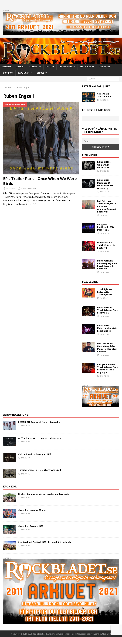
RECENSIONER (66, 66)
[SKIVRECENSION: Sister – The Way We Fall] (9, 473)
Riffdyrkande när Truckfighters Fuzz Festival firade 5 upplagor (107, 368)
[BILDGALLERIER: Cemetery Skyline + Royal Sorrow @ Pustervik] (88, 264)
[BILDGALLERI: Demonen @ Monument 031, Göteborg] (88, 183)
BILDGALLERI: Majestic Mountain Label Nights (107, 328)
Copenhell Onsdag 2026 (30, 526)
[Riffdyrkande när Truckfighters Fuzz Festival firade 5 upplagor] (88, 368)
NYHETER (6, 66)
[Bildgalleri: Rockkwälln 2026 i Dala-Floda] (88, 228)
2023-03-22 (11, 188)
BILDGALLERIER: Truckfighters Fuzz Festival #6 (107, 310)
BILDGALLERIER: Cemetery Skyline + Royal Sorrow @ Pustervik (107, 264)
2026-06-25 (25, 529)
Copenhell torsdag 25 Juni (32, 510)
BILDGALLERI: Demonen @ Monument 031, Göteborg (105, 184)
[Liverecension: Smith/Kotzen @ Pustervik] (88, 246)
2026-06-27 (25, 513)
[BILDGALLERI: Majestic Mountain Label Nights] (88, 329)
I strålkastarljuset (96, 86)
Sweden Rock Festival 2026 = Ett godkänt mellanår (44, 542)
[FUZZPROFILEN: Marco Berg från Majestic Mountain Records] (88, 347)
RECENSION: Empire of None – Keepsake (39, 422)
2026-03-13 (25, 458)
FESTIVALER (85, 66)
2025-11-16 (25, 474)
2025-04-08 (104, 355)
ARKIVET (20, 66)
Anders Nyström (28, 188)
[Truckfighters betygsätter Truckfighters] (88, 292)
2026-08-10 (104, 233)
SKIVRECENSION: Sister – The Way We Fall (39, 470)
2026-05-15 (25, 425)
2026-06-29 (104, 100)
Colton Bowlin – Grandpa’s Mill (34, 454)
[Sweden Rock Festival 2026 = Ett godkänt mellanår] (9, 545)
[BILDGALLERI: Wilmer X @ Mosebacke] (88, 165)
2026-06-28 (25, 497)
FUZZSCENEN (90, 282)
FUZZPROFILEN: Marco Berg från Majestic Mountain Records (107, 347)
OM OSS (40, 73)
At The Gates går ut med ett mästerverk (39, 438)
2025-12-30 (104, 316)
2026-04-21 (104, 298)
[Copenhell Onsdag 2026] (9, 529)
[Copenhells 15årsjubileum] (88, 97)
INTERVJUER (104, 66)
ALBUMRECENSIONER (16, 414)
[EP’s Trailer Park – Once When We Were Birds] (41, 138)
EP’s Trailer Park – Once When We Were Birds (40, 181)
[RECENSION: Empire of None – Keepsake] (9, 425)
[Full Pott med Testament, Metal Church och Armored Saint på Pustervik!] (88, 204)
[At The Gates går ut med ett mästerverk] (9, 441)
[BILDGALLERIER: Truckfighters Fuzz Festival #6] (88, 311)
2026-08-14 (104, 191)
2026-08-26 (104, 171)
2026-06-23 (25, 545)
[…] (34, 204)
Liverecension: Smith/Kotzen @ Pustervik (106, 245)
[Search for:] (103, 78)
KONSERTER (35, 66)
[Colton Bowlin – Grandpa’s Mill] (9, 457)
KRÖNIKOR (8, 73)
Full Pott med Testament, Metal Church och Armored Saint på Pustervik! (106, 206)
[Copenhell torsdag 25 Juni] (9, 513)
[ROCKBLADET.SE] (61, 61)
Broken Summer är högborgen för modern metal (44, 494)
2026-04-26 (25, 441)
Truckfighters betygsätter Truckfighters (104, 292)
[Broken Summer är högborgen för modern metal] (9, 497)
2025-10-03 (104, 334)
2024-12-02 (104, 376)
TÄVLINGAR (23, 73)
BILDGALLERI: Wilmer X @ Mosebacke (104, 165)
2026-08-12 (104, 215)
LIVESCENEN (89, 154)
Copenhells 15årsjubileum (104, 95)
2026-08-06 (104, 251)
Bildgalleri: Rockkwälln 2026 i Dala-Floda (106, 227)
